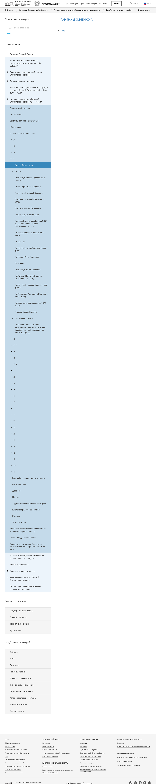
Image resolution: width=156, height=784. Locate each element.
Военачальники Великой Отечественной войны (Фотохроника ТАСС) (28, 530)
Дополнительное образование (91, 766)
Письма (15, 497)
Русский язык (16, 630)
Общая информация (12, 743)
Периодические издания (21, 691)
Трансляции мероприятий (14, 763)
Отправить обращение (13, 769)
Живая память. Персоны (23, 133)
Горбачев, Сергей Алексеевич (28, 269)
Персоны (14, 665)
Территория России (19, 623)
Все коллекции (17, 711)
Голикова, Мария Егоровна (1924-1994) (30, 234)
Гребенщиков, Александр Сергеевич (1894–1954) (31, 295)
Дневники (16, 490)
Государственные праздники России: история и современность (77, 10)
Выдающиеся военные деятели (24, 120)
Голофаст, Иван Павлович (27, 257)
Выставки (83, 746)
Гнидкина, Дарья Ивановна (27, 214)
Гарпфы (18, 171)
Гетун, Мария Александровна (28, 186)
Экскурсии (83, 743)
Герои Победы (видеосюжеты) (23, 537)
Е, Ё (15, 345)
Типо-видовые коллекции (22, 685)
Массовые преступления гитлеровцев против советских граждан (27, 557)
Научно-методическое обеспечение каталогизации (93, 770)
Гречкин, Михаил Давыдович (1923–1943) (31, 304)
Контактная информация (14, 773)
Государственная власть (21, 610)
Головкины (20, 241)
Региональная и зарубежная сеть (17, 753)
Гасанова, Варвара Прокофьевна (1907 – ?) (30, 179)
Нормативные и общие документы (17, 766)
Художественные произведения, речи (29, 503)
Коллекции (73, 3)
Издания (120, 743)
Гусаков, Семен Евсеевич (26, 312)
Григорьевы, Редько (24, 318)
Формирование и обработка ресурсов (56, 753)
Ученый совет (10, 746)
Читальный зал (48, 767)
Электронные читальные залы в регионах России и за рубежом (57, 771)
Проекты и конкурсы (87, 763)
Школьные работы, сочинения (26, 509)
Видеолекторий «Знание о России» (92, 753)
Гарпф (62, 30)
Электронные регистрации (128, 765)
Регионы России (17, 671)
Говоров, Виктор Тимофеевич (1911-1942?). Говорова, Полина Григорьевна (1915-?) (31, 224)
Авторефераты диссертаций (23, 698)
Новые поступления (49, 750)
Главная (10, 10)
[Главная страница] (19, 3)
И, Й (15, 364)
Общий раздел (16, 114)
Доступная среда (124, 761)
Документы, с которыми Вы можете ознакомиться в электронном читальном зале (28, 547)
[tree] (28, 321)
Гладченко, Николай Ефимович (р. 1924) (30, 200)
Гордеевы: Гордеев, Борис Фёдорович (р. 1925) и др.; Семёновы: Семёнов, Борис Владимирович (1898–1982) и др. (31, 328)
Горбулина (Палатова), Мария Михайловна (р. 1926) (28, 277)
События (14, 652)
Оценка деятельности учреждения (132, 757)
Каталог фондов (90, 3)
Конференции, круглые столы (90, 756)
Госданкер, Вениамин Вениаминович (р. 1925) (31, 286)
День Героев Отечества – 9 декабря (119, 10)
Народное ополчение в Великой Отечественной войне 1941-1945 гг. (26, 100)
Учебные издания (18, 704)
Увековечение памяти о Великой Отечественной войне (24, 578)
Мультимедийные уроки (89, 750)
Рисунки (16, 516)
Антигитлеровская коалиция (22, 81)
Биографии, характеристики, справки (29, 478)
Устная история (19, 522)
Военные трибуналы (19, 564)
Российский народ (18, 617)
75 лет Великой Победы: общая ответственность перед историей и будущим (25, 63)
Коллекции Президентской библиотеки (33, 10)
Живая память (16, 127)
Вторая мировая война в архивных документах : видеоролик (26, 587)
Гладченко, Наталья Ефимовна (29, 193)
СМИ (6, 756)
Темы (12, 658)
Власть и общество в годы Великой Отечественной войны (26, 73)
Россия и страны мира (20, 678)
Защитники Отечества (20, 108)
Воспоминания (19, 484)
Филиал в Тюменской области (16, 750)
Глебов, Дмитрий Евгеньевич (28, 208)
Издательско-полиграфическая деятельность (133, 746)
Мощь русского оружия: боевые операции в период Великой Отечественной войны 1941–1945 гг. (29, 90)
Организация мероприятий (15, 760)
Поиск (104, 3)
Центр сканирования (50, 756)
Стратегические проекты (89, 760)
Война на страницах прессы (22, 571)
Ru (148, 3)
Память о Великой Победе (22, 54)
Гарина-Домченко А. (24, 165)
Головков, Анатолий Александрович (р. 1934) (31, 249)
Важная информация (126, 753)
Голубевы (19, 263)
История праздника (145, 10)
